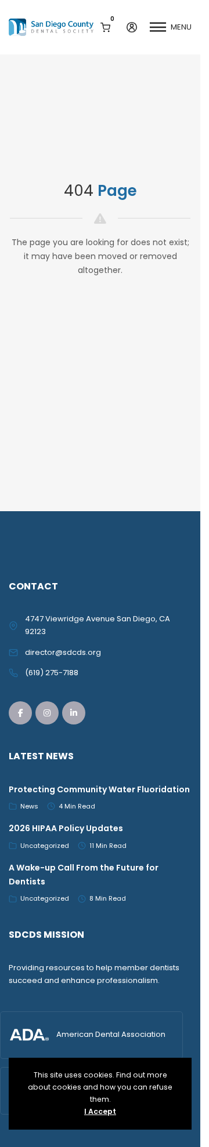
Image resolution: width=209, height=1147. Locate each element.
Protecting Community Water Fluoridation (99, 789)
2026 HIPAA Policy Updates (66, 828)
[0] (105, 26)
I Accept (100, 1111)
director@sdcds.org (63, 652)
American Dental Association (110, 1034)
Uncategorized (44, 845)
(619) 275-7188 (51, 672)
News (29, 806)
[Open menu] (158, 27)
